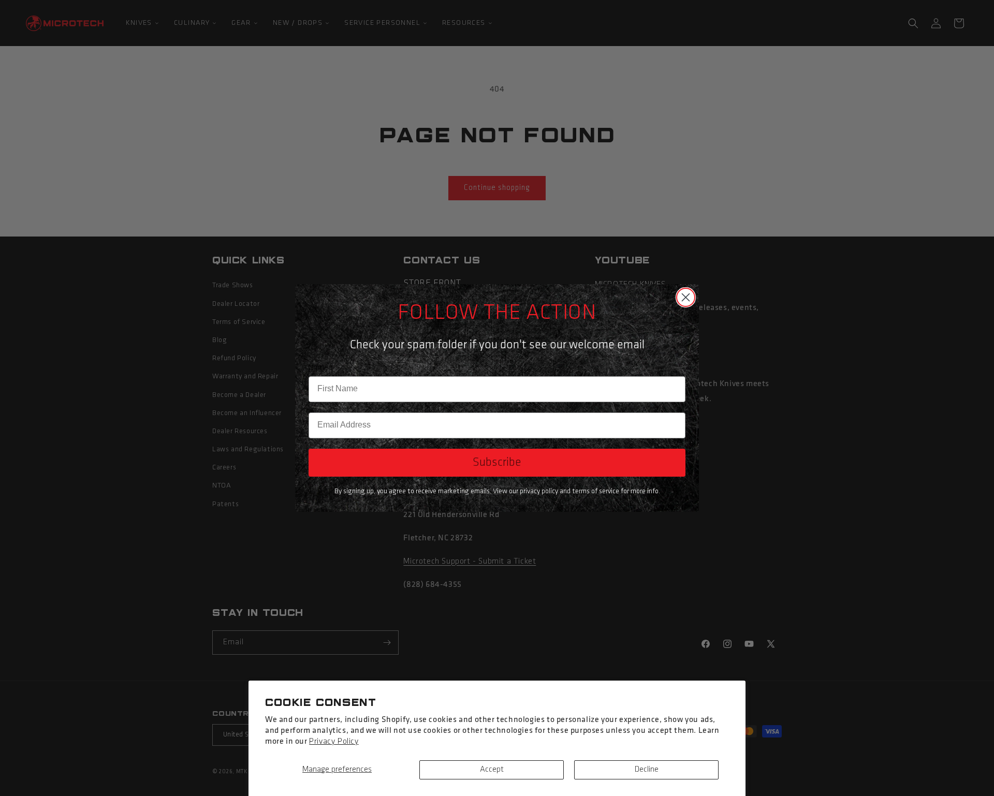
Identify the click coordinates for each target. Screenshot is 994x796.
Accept (492, 769)
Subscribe (497, 462)
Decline (647, 769)
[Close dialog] (686, 297)
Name (318, 368)
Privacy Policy (333, 742)
